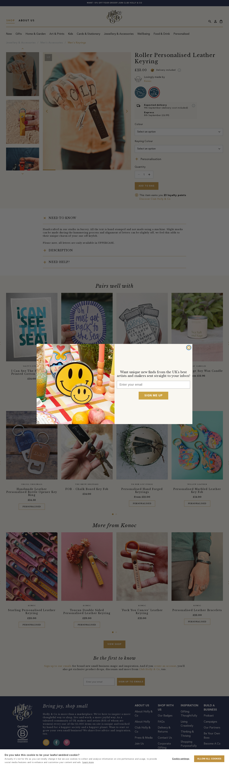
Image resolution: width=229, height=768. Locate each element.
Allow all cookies (209, 759)
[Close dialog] (188, 347)
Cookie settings (180, 759)
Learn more (88, 762)
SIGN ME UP (153, 395)
